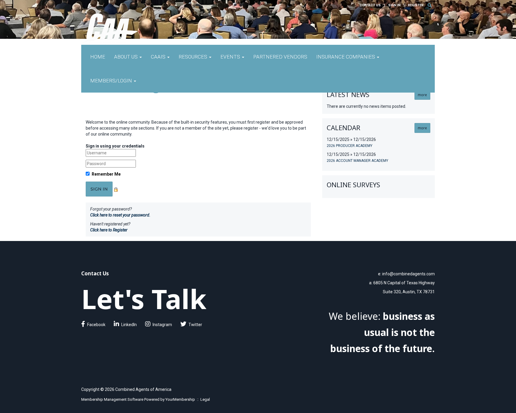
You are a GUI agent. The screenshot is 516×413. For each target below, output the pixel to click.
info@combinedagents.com (408, 273)
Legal (205, 399)
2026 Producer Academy (349, 146)
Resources (193, 57)
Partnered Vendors (280, 57)
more (422, 94)
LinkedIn (129, 324)
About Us (126, 57)
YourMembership (180, 399)
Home (97, 57)
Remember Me (106, 174)
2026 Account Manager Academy (357, 161)
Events (230, 57)
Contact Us (370, 5)
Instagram (162, 324)
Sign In (394, 5)
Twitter (195, 324)
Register (415, 5)
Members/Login (111, 81)
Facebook (96, 324)
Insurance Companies (346, 57)
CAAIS (159, 57)
